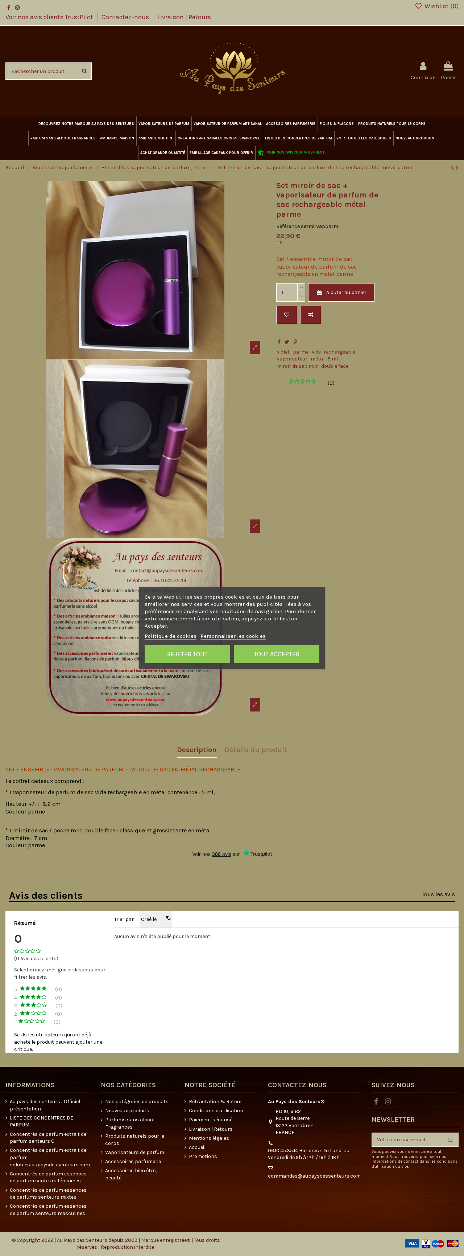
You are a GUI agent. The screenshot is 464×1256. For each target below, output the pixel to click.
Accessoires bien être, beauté (131, 1174)
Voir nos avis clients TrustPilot (50, 17)
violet (283, 352)
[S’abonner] (450, 1140)
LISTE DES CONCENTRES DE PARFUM (41, 1121)
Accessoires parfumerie (133, 1161)
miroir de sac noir (297, 366)
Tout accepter (276, 654)
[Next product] (457, 167)
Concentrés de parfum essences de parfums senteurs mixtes (48, 1193)
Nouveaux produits (127, 1111)
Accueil (197, 1147)
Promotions (203, 1156)
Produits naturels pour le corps (134, 1139)
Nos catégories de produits (137, 1101)
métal (317, 359)
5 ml (333, 359)
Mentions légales (209, 1138)
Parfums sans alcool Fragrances (129, 1123)
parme (300, 352)
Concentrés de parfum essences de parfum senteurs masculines (48, 1209)
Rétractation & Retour (215, 1101)
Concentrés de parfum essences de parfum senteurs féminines (48, 1177)
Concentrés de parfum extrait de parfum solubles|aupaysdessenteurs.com (50, 1157)
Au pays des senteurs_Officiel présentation (45, 1105)
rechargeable (339, 352)
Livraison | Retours (184, 17)
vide (316, 352)
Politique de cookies (170, 636)
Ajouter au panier (346, 292)
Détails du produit (255, 750)
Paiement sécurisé (210, 1120)
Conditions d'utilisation (216, 1111)
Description (197, 750)
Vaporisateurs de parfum (134, 1152)
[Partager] (279, 342)
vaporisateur (292, 359)
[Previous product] (453, 167)
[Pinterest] (295, 342)
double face (334, 366)
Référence (288, 226)
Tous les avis (438, 894)
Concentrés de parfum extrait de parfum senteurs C (48, 1138)
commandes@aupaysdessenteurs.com (314, 1176)
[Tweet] (287, 342)
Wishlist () (441, 6)
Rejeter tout (187, 654)
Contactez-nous (126, 17)
